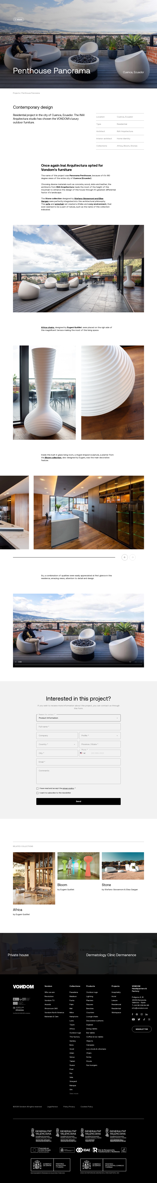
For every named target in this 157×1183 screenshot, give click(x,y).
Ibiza (71, 1045)
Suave (72, 1065)
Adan (72, 1053)
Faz (71, 1073)
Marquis (73, 1085)
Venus (72, 1057)
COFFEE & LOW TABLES (94, 1037)
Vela (71, 1077)
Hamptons (74, 1017)
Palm (72, 1004)
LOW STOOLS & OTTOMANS (96, 1049)
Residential (116, 1008)
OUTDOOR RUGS (92, 992)
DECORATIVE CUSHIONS (94, 1021)
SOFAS (88, 1057)
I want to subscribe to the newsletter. (55, 793)
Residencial (116, 1004)
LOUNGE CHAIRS (92, 1017)
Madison (73, 996)
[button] (132, 557)
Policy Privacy (69, 1107)
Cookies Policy (87, 1107)
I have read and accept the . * (58, 788)
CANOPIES (90, 1045)
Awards (48, 1004)
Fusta (72, 1000)
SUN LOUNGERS (91, 1065)
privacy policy (68, 788)
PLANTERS (89, 1000)
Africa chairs (47, 327)
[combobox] (78, 717)
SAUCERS (89, 1004)
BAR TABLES (90, 1033)
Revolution (49, 996)
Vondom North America (54, 1012)
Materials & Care (51, 1017)
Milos (72, 1012)
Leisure (114, 1000)
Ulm (71, 1089)
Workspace (116, 1012)
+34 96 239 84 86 (141, 1005)
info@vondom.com (140, 1008)
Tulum (72, 1025)
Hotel (114, 996)
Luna (72, 1021)
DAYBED (89, 1025)
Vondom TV (49, 1000)
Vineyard (73, 1081)
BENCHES (90, 1008)
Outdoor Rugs (75, 1033)
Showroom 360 (51, 1008)
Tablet (72, 1061)
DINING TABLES (91, 1029)
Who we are (50, 992)
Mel (71, 1008)
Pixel (71, 1069)
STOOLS (89, 1061)
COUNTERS (90, 1012)
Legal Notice (52, 1107)
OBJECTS (89, 1041)
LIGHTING (89, 996)
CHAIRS (88, 1053)
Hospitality (116, 992)
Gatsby (73, 1041)
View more (74, 1093)
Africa (72, 1029)
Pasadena (74, 992)
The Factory (75, 1037)
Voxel (72, 1049)
